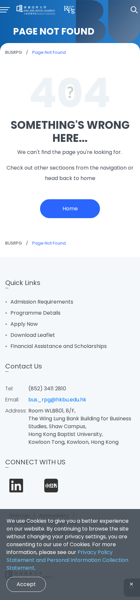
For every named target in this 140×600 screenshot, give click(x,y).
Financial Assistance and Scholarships (58, 346)
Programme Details (35, 313)
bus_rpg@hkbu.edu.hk (57, 399)
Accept (26, 584)
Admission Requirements (41, 302)
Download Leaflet (32, 335)
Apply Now (24, 324)
